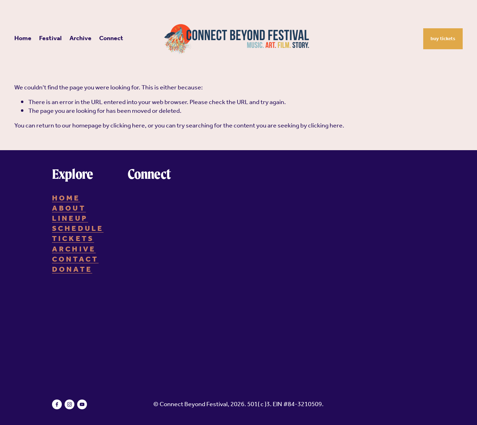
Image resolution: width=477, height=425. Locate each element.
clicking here (127, 126)
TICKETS (73, 239)
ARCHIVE (74, 249)
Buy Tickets (443, 39)
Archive (80, 39)
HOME (66, 198)
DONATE (72, 270)
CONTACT (75, 260)
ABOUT (69, 209)
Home (22, 39)
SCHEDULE (78, 229)
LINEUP (70, 219)
